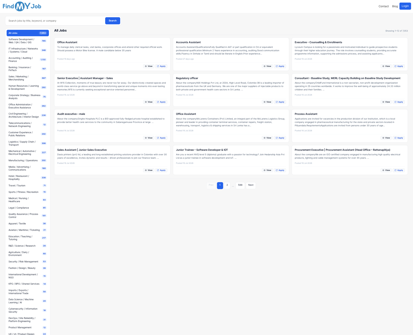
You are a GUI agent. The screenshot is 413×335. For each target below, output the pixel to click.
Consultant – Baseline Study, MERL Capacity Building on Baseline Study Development (347, 78)
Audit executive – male (71, 113)
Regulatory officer (187, 78)
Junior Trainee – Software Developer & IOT (202, 149)
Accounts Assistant (188, 42)
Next (250, 184)
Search (113, 20)
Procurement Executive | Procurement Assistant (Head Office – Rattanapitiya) (342, 149)
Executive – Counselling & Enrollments (318, 42)
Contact (384, 6)
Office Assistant (67, 42)
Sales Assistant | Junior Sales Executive (82, 149)
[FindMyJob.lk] (22, 6)
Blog (395, 6)
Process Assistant (306, 113)
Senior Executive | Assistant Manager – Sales (85, 78)
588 (240, 184)
